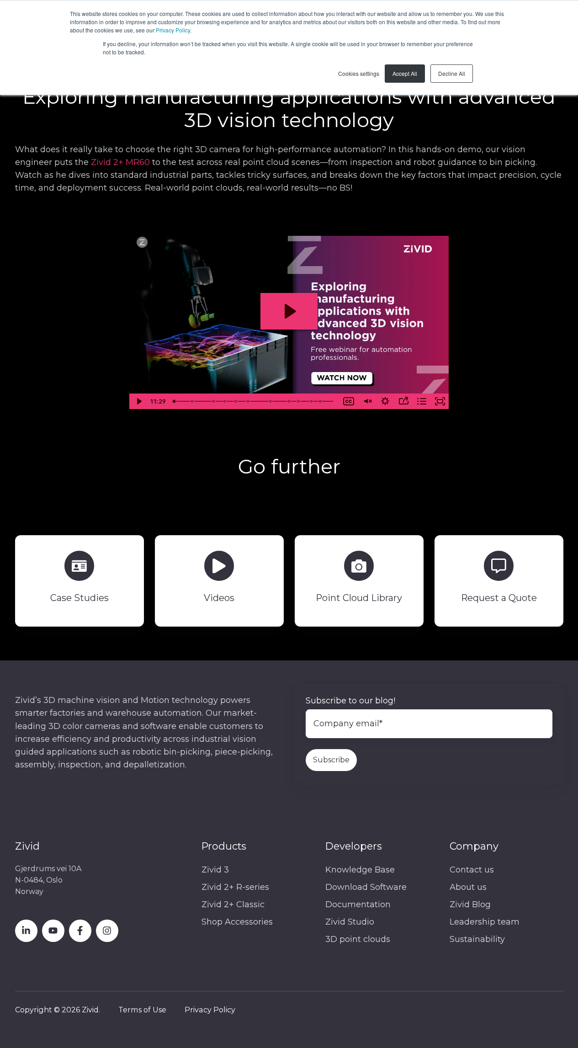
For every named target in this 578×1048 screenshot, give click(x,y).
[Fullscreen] (440, 401)
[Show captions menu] (348, 401)
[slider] (254, 401)
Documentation (358, 904)
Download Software (366, 887)
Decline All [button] (451, 73)
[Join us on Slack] (80, 931)
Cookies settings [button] (358, 73)
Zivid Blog (470, 904)
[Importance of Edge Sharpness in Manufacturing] (213, 401)
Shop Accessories (237, 922)
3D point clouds (357, 939)
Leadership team (485, 922)
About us (468, 887)
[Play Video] (138, 401)
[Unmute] (367, 401)
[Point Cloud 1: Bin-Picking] (192, 401)
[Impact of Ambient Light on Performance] (271, 401)
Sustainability (477, 939)
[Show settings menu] (385, 401)
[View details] (26, 931)
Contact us (472, 870)
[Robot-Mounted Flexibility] (299, 401)
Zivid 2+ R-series (235, 887)
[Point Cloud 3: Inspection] (248, 401)
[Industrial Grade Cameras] (290, 401)
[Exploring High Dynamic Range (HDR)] (225, 401)
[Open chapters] (422, 401)
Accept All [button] (404, 73)
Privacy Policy (173, 30)
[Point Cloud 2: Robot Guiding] (236, 401)
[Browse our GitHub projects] (107, 931)
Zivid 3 (215, 870)
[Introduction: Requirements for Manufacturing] (174, 401)
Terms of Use (142, 1009)
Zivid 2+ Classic (233, 904)
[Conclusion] (322, 401)
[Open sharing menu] (403, 401)
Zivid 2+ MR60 (120, 162)
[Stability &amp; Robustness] (313, 401)
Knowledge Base (360, 870)
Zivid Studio (349, 922)
